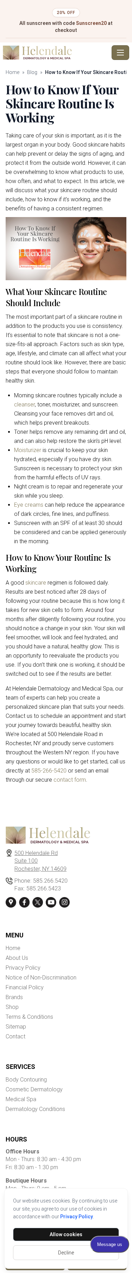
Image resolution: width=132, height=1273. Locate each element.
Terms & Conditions (29, 1016)
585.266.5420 (50, 880)
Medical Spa (21, 1099)
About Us (17, 958)
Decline (66, 1252)
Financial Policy (25, 987)
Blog (32, 72)
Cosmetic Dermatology (34, 1089)
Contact (15, 1036)
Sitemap (16, 1026)
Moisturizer (27, 450)
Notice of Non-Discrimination (41, 977)
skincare (35, 582)
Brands (14, 997)
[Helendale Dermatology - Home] (56, 53)
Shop (12, 1007)
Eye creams (28, 504)
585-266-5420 (49, 770)
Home (12, 72)
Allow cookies (66, 1234)
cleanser (24, 404)
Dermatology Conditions (35, 1109)
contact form (70, 779)
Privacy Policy (76, 1216)
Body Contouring (26, 1079)
